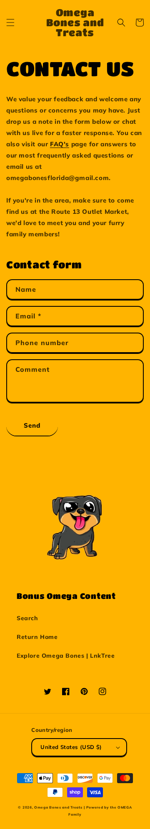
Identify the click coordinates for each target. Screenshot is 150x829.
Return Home (37, 637)
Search (27, 618)
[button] (10, 22)
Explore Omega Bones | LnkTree (66, 655)
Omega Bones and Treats (58, 807)
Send (32, 425)
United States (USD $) (71, 747)
